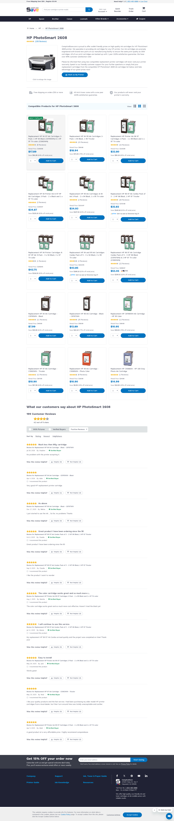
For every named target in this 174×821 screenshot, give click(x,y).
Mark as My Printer (76, 75)
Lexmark (83, 19)
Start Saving (139, 760)
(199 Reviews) (41, 41)
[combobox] (67, 9)
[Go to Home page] (33, 9)
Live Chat (143, 1)
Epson (41, 19)
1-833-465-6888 (132, 1)
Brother (55, 19)
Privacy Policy (125, 764)
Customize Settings (113, 815)
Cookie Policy (65, 814)
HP (30, 19)
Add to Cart (51, 161)
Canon (69, 19)
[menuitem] (134, 106)
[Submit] (89, 9)
